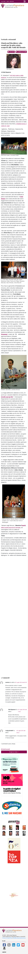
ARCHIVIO (11, 1)
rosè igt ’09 (7, 397)
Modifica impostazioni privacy (19, 938)
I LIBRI (7, 1)
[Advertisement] (14, 23)
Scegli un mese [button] (13, 752)
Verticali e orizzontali (8, 39)
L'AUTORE (3, 1)
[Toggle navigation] (24, 1)
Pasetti (23, 525)
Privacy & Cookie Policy (7, 938)
